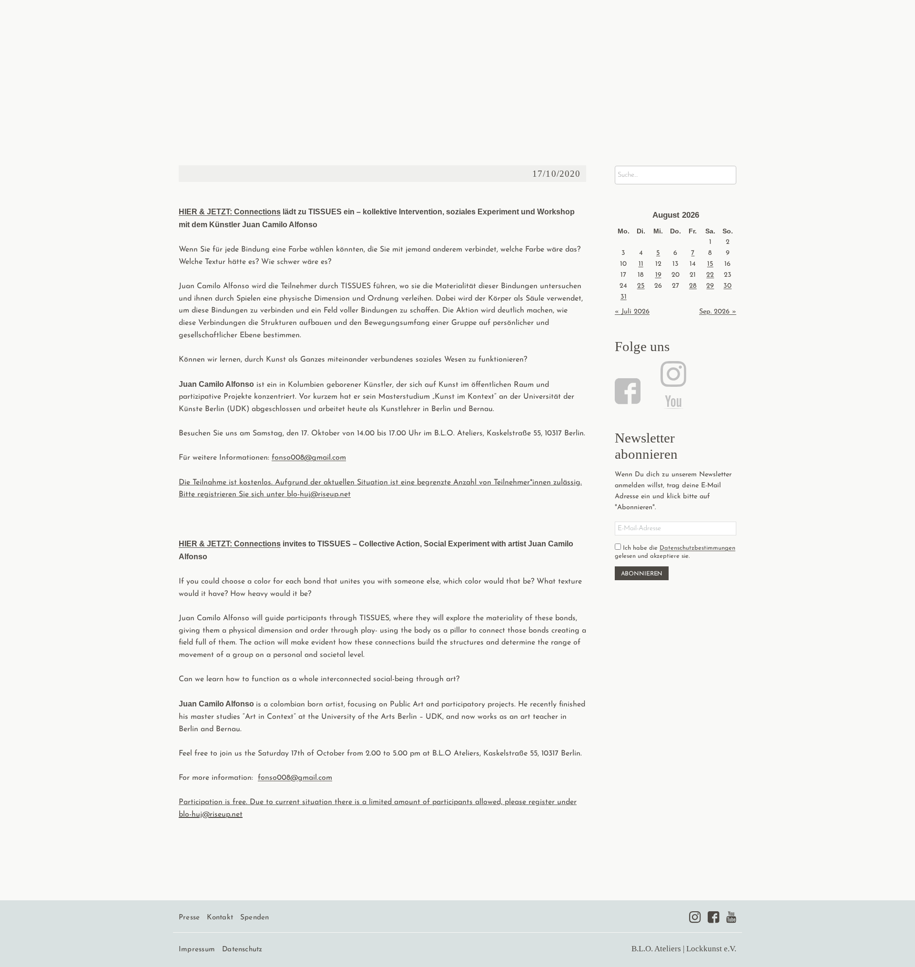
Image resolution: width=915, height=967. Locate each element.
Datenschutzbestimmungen (697, 548)
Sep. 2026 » (717, 311)
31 (623, 297)
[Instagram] (672, 374)
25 (641, 286)
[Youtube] (731, 917)
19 (658, 275)
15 (710, 264)
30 (727, 286)
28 (693, 286)
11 (641, 264)
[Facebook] (629, 391)
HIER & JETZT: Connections (230, 212)
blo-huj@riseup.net (211, 814)
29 (710, 286)
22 (710, 275)
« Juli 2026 (632, 311)
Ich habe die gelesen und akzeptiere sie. (675, 552)
